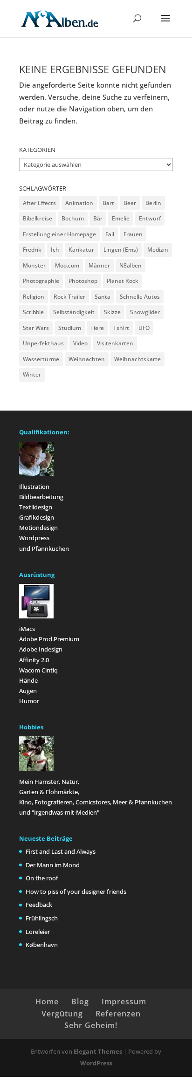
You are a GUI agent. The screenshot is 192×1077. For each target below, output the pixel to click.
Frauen (133, 234)
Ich (55, 250)
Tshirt (121, 328)
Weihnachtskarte (137, 359)
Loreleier (38, 931)
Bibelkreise (37, 218)
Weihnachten (87, 359)
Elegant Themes (98, 1051)
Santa (102, 297)
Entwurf (150, 218)
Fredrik (32, 250)
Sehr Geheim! (90, 1025)
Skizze (112, 312)
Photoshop (83, 281)
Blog (80, 1001)
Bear (129, 203)
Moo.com (67, 265)
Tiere (97, 328)
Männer (99, 265)
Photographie (41, 281)
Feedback (39, 904)
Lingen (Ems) (120, 250)
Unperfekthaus (43, 343)
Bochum (73, 218)
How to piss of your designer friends (76, 891)
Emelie (121, 218)
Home (47, 1001)
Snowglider (145, 312)
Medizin (157, 250)
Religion (33, 297)
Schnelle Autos (140, 297)
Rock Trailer (69, 297)
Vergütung (62, 1013)
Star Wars (36, 328)
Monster (34, 265)
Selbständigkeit (74, 312)
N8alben (130, 265)
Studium (69, 328)
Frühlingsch (42, 918)
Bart (108, 203)
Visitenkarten (115, 343)
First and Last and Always (61, 851)
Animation (79, 203)
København (42, 944)
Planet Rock (122, 281)
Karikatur (81, 250)
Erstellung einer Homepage (59, 234)
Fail (109, 234)
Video (80, 343)
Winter (32, 374)
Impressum (124, 1001)
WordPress (96, 1063)
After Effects (39, 203)
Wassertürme (41, 359)
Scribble (33, 312)
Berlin (153, 203)
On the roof (42, 878)
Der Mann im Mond (53, 865)
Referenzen (118, 1013)
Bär (98, 218)
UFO (144, 328)
